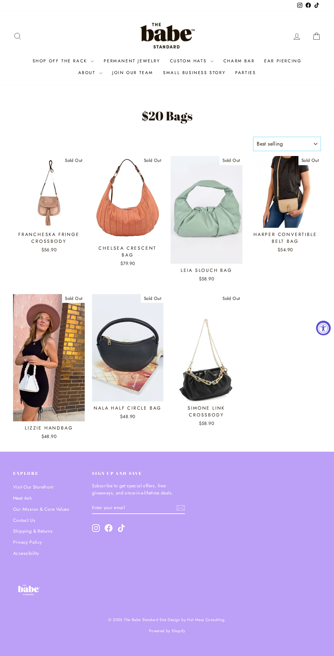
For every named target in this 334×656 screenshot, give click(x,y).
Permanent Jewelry (132, 61)
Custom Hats (189, 61)
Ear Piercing (282, 61)
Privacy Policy (27, 542)
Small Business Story (194, 73)
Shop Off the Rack (61, 61)
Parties (245, 73)
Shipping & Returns (33, 531)
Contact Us (24, 520)
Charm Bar (238, 61)
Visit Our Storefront (33, 487)
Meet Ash (22, 498)
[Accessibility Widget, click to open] (323, 328)
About (88, 73)
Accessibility (26, 553)
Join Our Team (132, 73)
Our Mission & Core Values (41, 509)
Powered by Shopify (167, 631)
